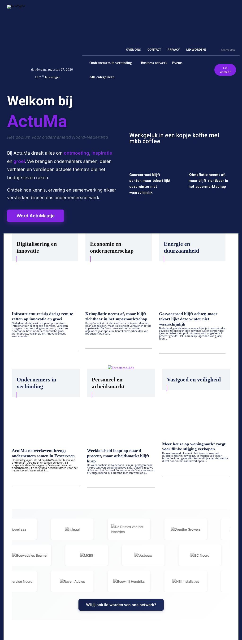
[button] (215, 49)
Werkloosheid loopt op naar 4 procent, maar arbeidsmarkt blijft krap (118, 455)
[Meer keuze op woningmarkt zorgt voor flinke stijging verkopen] (196, 414)
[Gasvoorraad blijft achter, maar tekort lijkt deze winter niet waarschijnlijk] (192, 284)
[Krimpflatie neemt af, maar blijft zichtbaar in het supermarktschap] (118, 284)
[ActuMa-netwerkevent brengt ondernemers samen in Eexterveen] (46, 421)
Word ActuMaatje (36, 216)
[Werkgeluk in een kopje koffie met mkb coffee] (180, 121)
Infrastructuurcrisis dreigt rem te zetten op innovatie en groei (42, 316)
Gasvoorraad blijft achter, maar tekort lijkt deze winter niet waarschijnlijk (188, 318)
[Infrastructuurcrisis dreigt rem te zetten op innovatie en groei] (45, 284)
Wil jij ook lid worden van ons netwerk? (121, 604)
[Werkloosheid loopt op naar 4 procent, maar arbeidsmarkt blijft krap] (121, 421)
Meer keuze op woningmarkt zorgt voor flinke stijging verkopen (193, 447)
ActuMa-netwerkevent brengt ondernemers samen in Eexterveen (43, 453)
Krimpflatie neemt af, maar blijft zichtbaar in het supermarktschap (208, 181)
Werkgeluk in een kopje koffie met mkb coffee (174, 138)
